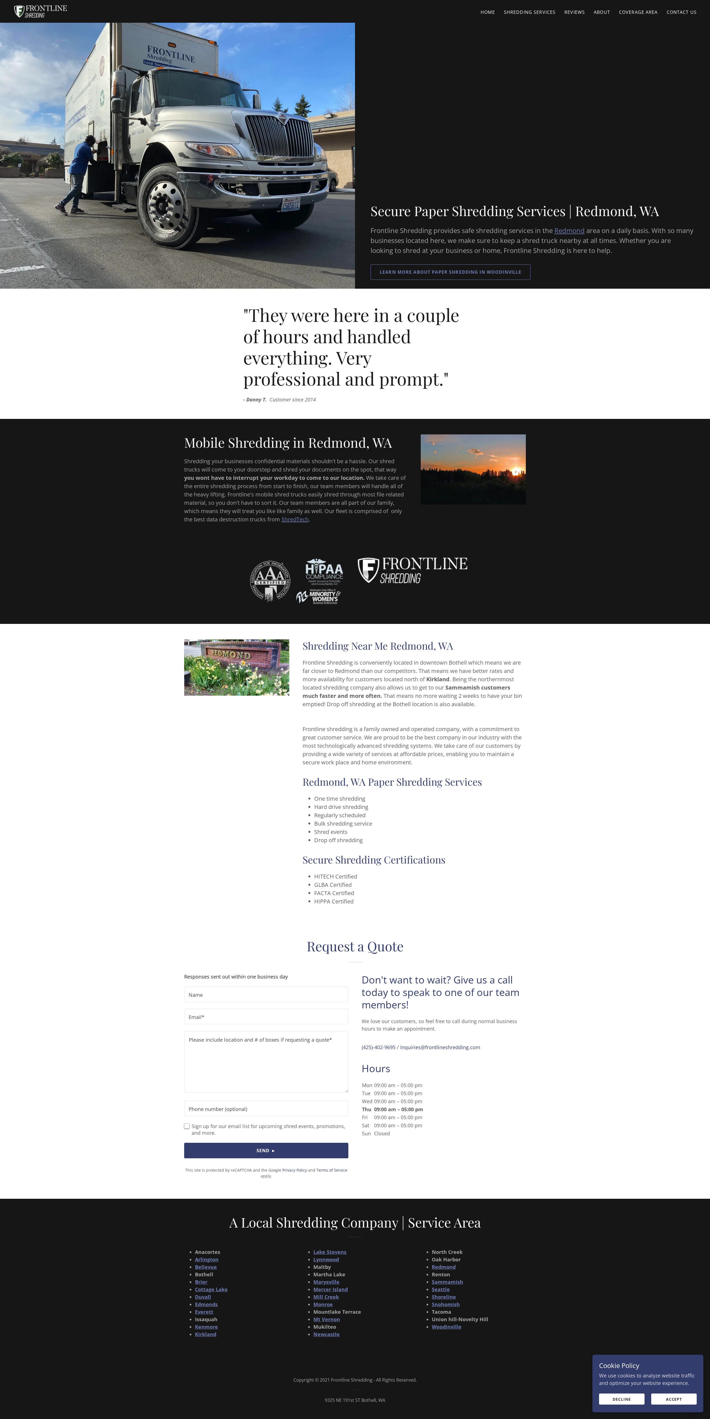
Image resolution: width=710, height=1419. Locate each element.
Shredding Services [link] (530, 12)
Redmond (569, 230)
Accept (674, 1399)
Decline (622, 1399)
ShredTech (295, 519)
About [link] (602, 12)
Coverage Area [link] (638, 12)
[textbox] (266, 994)
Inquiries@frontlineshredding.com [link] (440, 1047)
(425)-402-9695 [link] (378, 1047)
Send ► (266, 1151)
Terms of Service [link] (331, 1170)
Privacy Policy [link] (294, 1170)
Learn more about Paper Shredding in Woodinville (450, 272)
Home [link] (488, 12)
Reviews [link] (574, 12)
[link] (40, 10)
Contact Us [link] (682, 12)
